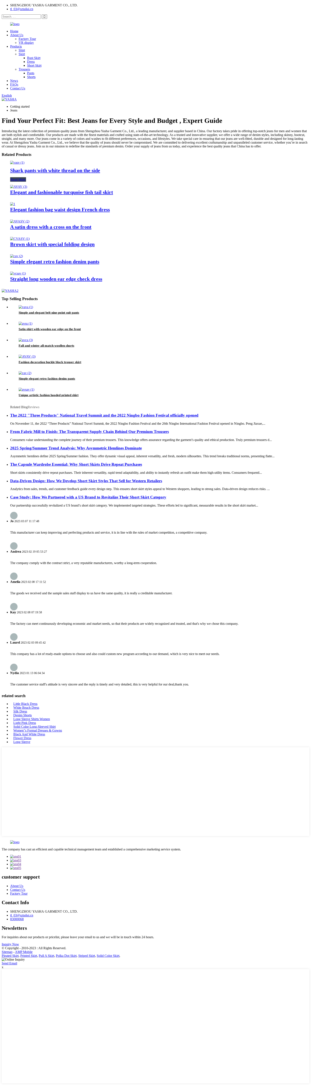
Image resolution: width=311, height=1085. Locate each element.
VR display (26, 42)
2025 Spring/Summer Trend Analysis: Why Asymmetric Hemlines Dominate (76, 448)
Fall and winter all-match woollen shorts (46, 345)
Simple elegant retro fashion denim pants (54, 261)
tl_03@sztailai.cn (21, 9)
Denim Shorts (22, 715)
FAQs (14, 84)
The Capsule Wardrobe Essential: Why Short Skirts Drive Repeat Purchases (76, 464)
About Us (16, 35)
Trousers (24, 69)
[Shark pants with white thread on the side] (17, 162)
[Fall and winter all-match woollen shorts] (26, 340)
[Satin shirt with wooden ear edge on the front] (25, 323)
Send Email (9, 963)
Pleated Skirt (10, 955)
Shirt (22, 50)
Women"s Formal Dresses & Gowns (37, 730)
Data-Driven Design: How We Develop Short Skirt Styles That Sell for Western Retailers (86, 481)
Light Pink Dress (24, 723)
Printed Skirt (28, 955)
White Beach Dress (26, 707)
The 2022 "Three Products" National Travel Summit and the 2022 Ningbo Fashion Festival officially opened (104, 415)
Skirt (22, 54)
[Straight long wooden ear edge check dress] (18, 273)
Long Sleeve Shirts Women (31, 719)
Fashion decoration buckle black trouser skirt (50, 362)
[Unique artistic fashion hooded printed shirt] (26, 389)
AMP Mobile (24, 952)
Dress (31, 61)
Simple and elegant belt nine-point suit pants (49, 312)
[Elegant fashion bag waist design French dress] (12, 204)
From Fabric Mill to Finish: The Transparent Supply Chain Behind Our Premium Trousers (89, 431)
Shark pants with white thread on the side (55, 170)
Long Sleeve (21, 742)
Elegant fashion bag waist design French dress (60, 209)
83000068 (17, 919)
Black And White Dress (29, 734)
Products (16, 46)
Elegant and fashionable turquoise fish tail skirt (61, 192)
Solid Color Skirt (108, 955)
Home (14, 31)
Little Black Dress (25, 704)
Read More (18, 179)
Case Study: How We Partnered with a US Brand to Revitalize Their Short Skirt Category (88, 497)
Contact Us (17, 88)
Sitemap (7, 952)
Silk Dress (20, 711)
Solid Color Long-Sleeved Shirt (34, 726)
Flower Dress (22, 738)
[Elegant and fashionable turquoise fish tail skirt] (18, 186)
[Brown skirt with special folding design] (20, 238)
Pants (30, 73)
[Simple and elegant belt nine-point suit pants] (26, 307)
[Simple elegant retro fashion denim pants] (16, 256)
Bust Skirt (33, 58)
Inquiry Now (10, 944)
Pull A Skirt (46, 955)
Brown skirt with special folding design (52, 244)
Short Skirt (34, 65)
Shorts (31, 77)
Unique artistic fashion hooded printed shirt (48, 395)
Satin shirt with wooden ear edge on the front (50, 329)
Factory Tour (27, 39)
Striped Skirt (86, 955)
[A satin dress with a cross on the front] (19, 221)
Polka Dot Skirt (66, 955)
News (14, 80)
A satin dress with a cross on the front (50, 227)
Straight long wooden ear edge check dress (56, 279)
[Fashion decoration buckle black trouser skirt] (27, 356)
